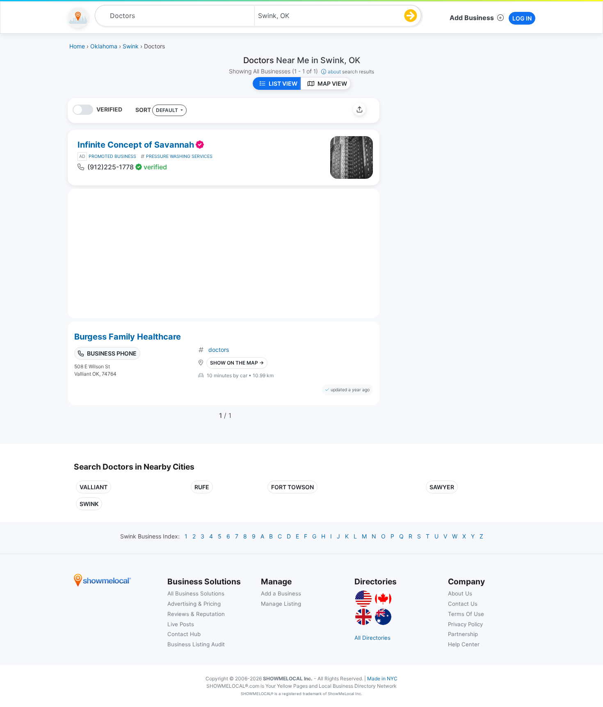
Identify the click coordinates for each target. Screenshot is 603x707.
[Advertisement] (454, 155)
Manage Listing (281, 603)
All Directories (372, 637)
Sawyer (441, 486)
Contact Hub (184, 634)
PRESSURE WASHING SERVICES (179, 156)
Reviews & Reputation (196, 614)
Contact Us (462, 603)
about (351, 71)
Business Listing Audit (196, 644)
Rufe (201, 486)
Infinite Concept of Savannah (136, 145)
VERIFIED (109, 109)
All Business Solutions (195, 593)
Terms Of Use (466, 614)
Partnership (463, 634)
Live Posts (180, 624)
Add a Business (281, 593)
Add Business (472, 18)
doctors (218, 349)
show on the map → (237, 363)
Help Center (464, 644)
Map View (332, 83)
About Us (460, 593)
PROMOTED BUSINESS (112, 156)
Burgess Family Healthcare (127, 337)
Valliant (93, 486)
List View (283, 83)
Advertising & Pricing (194, 603)
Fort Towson (292, 486)
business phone (112, 353)
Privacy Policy (465, 624)
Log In (522, 18)
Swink (89, 503)
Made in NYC (382, 678)
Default (167, 110)
